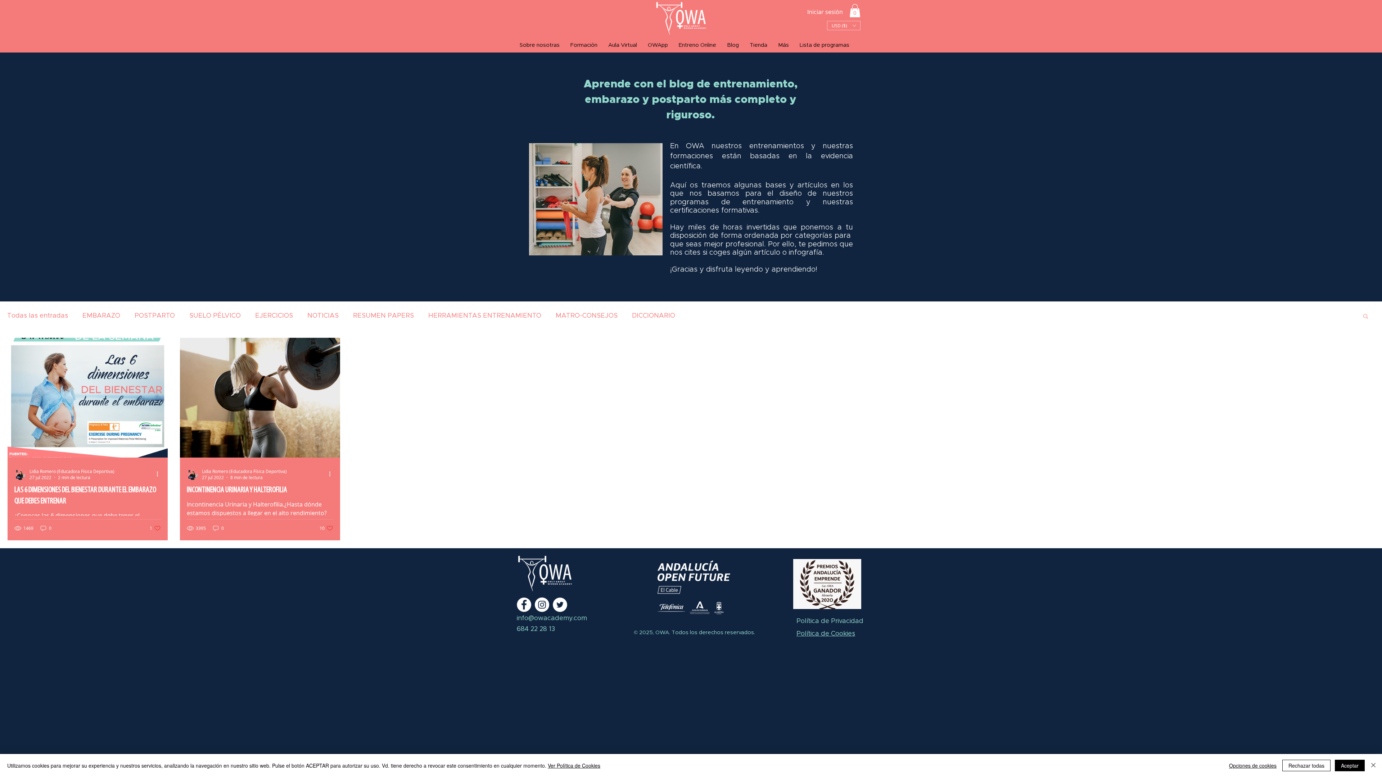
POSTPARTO (155, 316)
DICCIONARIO (653, 316)
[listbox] (844, 25)
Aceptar (1350, 765)
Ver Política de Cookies (574, 765)
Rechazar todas (1306, 765)
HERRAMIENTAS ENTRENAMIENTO (484, 316)
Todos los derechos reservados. (712, 632)
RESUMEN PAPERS (383, 316)
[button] (855, 10)
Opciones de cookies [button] (1253, 765)
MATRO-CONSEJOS (587, 316)
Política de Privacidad (829, 621)
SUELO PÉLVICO (215, 316)
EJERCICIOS (274, 316)
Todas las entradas (37, 316)
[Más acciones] (159, 474)
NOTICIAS (323, 316)
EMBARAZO (101, 316)
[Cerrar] (1373, 765)
